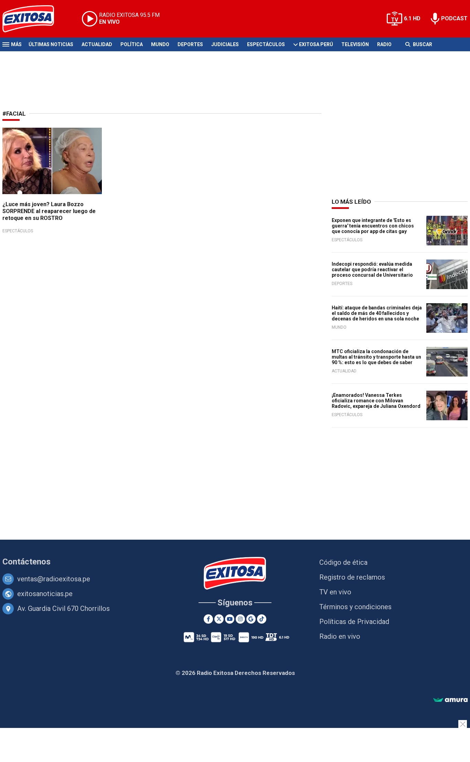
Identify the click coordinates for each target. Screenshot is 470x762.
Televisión (355, 44)
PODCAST (454, 18)
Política (131, 44)
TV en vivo (335, 592)
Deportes (190, 44)
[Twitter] (219, 619)
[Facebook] (208, 619)
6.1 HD (412, 18)
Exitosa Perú (316, 44)
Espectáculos (266, 44)
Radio (384, 44)
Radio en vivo (339, 636)
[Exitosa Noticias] (33, 18)
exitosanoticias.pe (45, 594)
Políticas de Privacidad (354, 621)
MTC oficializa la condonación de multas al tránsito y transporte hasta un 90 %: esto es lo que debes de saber (376, 357)
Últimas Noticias (51, 44)
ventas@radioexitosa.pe (53, 579)
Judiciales (225, 44)
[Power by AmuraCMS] (450, 700)
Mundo (160, 44)
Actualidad (97, 44)
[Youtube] (229, 619)
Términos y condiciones (355, 607)
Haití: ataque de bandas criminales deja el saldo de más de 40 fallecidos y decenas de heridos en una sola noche (377, 313)
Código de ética (343, 562)
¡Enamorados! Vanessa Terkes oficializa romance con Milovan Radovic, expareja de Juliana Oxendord (376, 400)
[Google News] (251, 619)
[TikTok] (261, 619)
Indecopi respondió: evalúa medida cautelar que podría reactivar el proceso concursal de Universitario (372, 269)
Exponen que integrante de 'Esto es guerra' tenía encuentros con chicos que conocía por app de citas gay (373, 226)
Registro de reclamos (352, 577)
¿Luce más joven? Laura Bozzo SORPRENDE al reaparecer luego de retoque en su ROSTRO (49, 211)
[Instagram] (240, 619)
